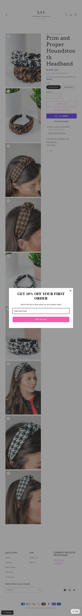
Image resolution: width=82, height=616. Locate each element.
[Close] (70, 290)
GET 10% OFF (41, 319)
